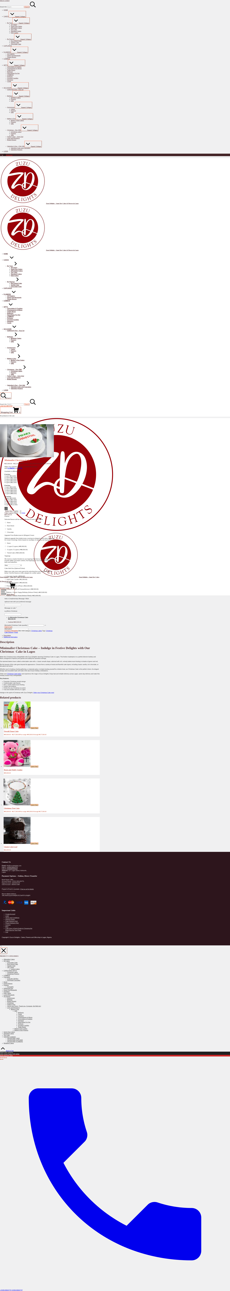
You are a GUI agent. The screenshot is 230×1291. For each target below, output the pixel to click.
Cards (20, 1014)
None (8, 522)
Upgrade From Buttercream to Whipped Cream (19, 535)
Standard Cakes (9, 1033)
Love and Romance (13, 1008)
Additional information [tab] (11, 637)
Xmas (16, 632)
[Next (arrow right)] (2, 1059)
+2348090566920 (12, 869)
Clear (23, 513)
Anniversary (11, 998)
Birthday (9, 999)
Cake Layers (9, 513)
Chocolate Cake (12, 962)
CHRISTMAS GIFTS (10, 970)
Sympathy (10, 987)
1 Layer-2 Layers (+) (16, 546)
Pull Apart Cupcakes (13, 980)
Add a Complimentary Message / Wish (16, 598)
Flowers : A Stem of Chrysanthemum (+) (22, 589)
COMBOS (7, 975)
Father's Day (11, 1004)
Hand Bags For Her (24, 1022)
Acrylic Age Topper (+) (16, 582)
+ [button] (45, 625)
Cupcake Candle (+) (15, 576)
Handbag (7, 991)
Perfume (20, 1024)
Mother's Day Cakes (20, 1029)
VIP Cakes (10, 967)
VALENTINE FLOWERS (15, 1041)
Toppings (7, 556)
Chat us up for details (27, 889)
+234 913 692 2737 (6, 406)
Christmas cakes (36, 631)
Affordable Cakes (9, 959)
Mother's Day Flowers (21, 1030)
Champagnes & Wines (25, 1017)
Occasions (7, 996)
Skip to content (4, 1)
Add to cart (8, 627)
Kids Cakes (7, 993)
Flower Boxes (8, 983)
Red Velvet (10, 526)
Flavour (6, 516)
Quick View (34, 728)
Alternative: (8, 629)
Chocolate (10, 532)
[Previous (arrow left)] (0, 1059)
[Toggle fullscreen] (2, 1057)
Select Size (9, 511)
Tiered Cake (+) (15, 553)
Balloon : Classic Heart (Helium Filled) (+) (23, 595)
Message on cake (10, 608)
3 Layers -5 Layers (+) (17, 549)
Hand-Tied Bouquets (10, 990)
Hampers (21, 1020)
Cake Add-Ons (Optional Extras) (14, 568)
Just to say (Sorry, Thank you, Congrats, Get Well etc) (24, 1006)
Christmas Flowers (13, 974)
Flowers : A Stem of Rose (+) (19, 586)
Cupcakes (7, 977)
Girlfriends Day (8, 988)
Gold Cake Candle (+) (16, 579)
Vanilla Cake (11, 966)
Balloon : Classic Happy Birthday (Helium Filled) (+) (26, 592)
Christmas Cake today (14, 674)
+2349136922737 (12, 867)
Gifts (15, 1011)
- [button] (44, 625)
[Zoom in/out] (0, 1057)
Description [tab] (7, 635)
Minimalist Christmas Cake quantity (15, 625)
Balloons (21, 1012)
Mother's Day (15, 1009)
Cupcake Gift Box (12, 979)
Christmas (10, 1003)
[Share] (4, 1057)
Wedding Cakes (9, 1043)
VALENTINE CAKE (13, 1038)
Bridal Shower (11, 1001)
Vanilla (9, 529)
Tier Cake (7, 1035)
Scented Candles (23, 1025)
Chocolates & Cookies (25, 1019)
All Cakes (7, 961)
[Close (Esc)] (6, 1057)
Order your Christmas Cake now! (43, 692)
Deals (5, 982)
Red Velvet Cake (12, 964)
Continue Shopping (11, 631)
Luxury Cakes (15, 969)
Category (21, 1016)
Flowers (6, 985)
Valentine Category (10, 1037)
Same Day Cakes (9, 1032)
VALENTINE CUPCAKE (15, 1040)
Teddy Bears (22, 1027)
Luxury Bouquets (9, 995)
